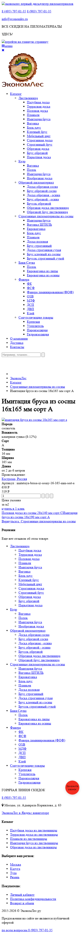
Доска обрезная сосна (42, 187)
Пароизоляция (37, 330)
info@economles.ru (15, 19)
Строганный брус (39, 144)
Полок (31, 170)
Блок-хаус (34, 128)
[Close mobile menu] (3, 50)
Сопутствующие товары (36, 317)
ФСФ (31, 288)
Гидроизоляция (38, 334)
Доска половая (37, 241)
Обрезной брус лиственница (47, 212)
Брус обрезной (37, 153)
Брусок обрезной (39, 203)
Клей (30, 313)
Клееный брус (37, 132)
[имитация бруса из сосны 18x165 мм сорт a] (34, 420)
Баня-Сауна (27, 263)
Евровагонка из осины (43, 275)
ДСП (30, 305)
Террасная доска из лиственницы (34, 835)
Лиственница (28, 98)
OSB (30, 296)
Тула (13, 873)
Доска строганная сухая (44, 250)
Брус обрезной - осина (43, 199)
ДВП (30, 309)
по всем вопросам (27, 930)
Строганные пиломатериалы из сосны (46, 216)
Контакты (17, 347)
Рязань (14, 877)
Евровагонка (36, 229)
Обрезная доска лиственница (48, 208)
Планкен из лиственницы (28, 839)
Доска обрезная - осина (43, 195)
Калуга (15, 869)
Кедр (22, 161)
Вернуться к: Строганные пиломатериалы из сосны (39, 521)
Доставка (16, 343)
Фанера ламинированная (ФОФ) (50, 292)
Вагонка (33, 123)
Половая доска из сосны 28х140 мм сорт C (32, 513)
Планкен (33, 115)
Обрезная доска (38, 149)
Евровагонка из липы (42, 271)
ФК (29, 284)
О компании (19, 339)
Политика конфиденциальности (33, 899)
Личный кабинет (22, 895)
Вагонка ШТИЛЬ (39, 225)
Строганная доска (40, 140)
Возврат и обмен (22, 903)
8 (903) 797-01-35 (39, 11)
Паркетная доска (39, 157)
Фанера (24, 279)
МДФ (31, 301)
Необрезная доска (39, 178)
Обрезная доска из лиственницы (33, 847)
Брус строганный (39, 246)
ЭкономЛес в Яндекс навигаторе (25, 813)
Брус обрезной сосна (42, 191)
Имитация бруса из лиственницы (34, 843)
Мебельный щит (38, 136)
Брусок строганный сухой (45, 258)
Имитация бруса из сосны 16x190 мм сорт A (39, 515)
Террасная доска (38, 106)
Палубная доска (38, 102)
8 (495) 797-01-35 (14, 11)
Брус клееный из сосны (44, 254)
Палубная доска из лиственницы (33, 830)
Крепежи (33, 322)
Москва (15, 864)
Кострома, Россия (14, 479)
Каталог (16, 94)
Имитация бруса (38, 119)
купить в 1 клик (13, 509)
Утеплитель (35, 326)
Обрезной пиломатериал (36, 182)
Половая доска (37, 111)
